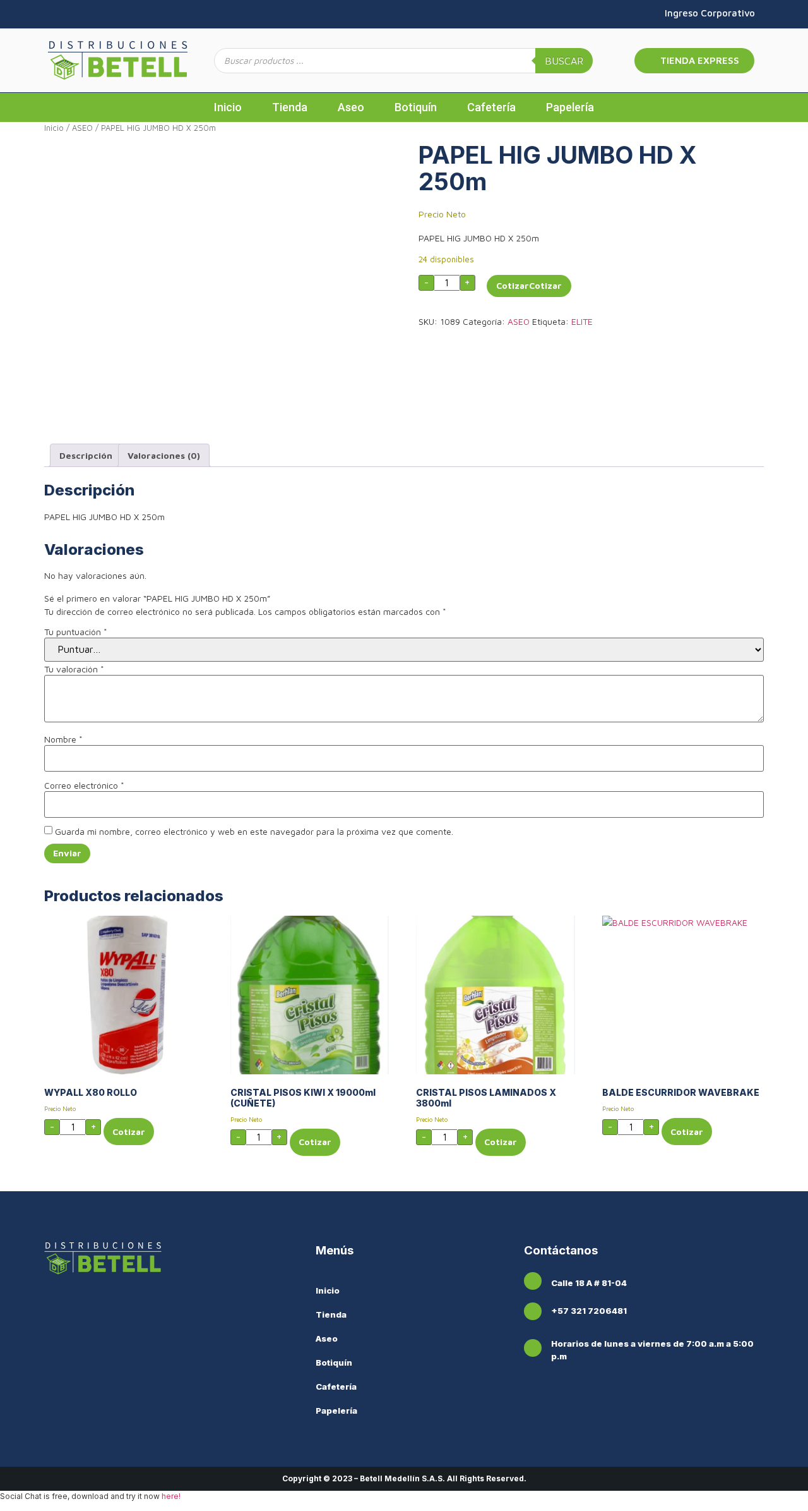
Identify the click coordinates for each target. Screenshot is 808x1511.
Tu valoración (74, 669)
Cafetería (491, 107)
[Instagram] (51, 13)
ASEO (82, 128)
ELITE (582, 321)
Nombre (63, 739)
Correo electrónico (84, 785)
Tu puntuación (75, 632)
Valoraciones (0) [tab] (164, 455)
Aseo (351, 107)
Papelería (570, 107)
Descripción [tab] (85, 455)
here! (171, 1496)
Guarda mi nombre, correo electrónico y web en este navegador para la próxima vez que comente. (254, 831)
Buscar (564, 60)
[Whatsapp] (70, 13)
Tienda (289, 107)
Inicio (228, 107)
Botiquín (416, 107)
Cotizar (512, 285)
